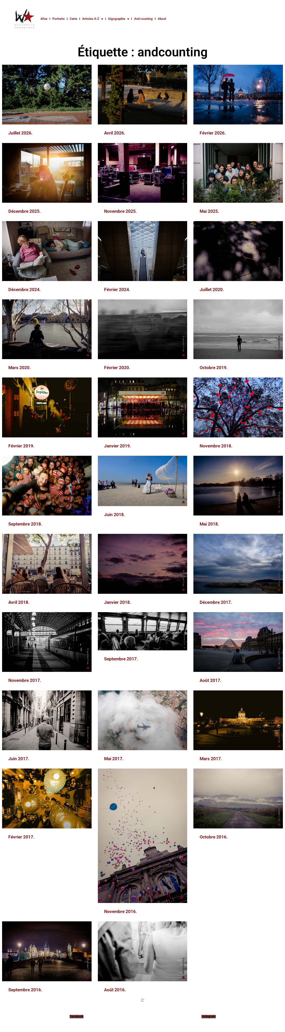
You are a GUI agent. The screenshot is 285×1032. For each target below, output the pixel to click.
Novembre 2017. (24, 680)
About (162, 19)
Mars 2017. (211, 758)
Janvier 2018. (117, 602)
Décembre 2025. (24, 211)
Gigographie (116, 19)
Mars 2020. (19, 367)
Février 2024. (117, 289)
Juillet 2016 (211, 989)
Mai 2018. (209, 524)
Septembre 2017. (121, 658)
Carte (73, 19)
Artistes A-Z (90, 19)
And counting (143, 19)
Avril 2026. (114, 132)
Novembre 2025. (120, 211)
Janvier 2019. (117, 445)
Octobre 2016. (214, 837)
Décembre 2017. (216, 602)
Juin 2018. (114, 514)
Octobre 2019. (214, 367)
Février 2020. (117, 367)
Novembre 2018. (216, 445)
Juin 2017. (18, 758)
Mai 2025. (209, 211)
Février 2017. (21, 837)
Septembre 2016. (25, 989)
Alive (43, 19)
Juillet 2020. (212, 289)
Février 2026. (213, 132)
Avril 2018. (18, 602)
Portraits (58, 19)
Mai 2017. (114, 758)
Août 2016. (115, 989)
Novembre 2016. (120, 911)
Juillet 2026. (20, 132)
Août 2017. (210, 680)
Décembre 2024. (24, 289)
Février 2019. (21, 445)
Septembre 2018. (25, 524)
